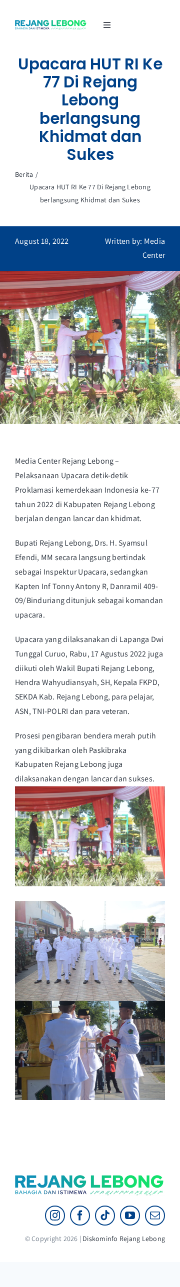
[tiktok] (105, 1216)
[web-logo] (51, 23)
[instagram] (55, 1216)
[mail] (155, 1216)
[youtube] (130, 1216)
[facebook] (80, 1216)
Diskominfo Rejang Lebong (123, 1238)
